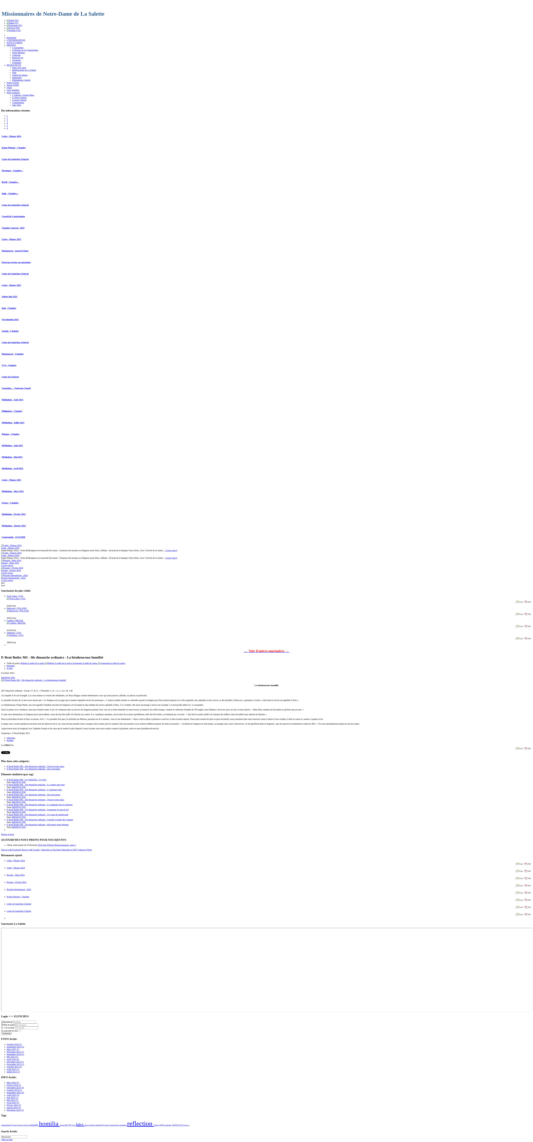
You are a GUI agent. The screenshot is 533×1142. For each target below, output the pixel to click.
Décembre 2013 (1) (15, 1062)
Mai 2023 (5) (12, 1100)
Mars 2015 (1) (13, 1049)
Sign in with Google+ (31, 850)
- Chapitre (9, 308)
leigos (107, 1125)
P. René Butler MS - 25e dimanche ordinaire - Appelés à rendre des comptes (40, 820)
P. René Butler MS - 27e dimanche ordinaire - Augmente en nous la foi (38, 810)
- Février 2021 (14, 514)
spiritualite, (168, 1125)
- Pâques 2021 (11, 480)
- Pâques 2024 (11, 136)
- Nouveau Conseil (16, 388)
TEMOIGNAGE (178, 1125)
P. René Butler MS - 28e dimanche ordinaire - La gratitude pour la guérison (39, 805)
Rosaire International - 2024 (13, 578)
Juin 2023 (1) (12, 1097)
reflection (11, 738)
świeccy (187, 1125)
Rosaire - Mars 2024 (10, 563)
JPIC (70, 1125)
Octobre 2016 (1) (14, 1044)
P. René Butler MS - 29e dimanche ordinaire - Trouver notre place (35, 766)
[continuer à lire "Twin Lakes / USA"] (16, 598)
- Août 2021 (12, 400)
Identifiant (7, 1022)
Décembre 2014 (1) (15, 1052)
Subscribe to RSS (69, 850)
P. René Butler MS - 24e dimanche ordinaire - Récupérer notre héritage (38, 825)
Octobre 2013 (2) (14, 1067)
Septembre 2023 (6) (15, 1092)
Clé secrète (9, 1028)
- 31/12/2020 (13, 537)
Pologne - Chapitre (14, 148)
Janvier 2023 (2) (14, 1107)
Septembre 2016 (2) (15, 1047)
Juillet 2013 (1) (13, 1072)
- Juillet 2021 (13, 422)
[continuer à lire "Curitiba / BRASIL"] (16, 623)
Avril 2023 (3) (13, 1102)
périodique (123, 1125)
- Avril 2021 (12, 468)
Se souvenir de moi (9, 1031)
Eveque (14, 1125)
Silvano (156, 1125)
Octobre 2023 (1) (14, 1090)
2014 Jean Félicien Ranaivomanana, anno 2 (57, 845)
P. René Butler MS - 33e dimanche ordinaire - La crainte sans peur (36, 785)
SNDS (161, 1125)
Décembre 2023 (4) (15, 1087)
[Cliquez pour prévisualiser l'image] (33, 680)
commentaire (6, 1125)
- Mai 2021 (12, 457)
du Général (10, 377)
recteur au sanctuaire (16, 262)
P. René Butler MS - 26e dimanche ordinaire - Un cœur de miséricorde (37, 815)
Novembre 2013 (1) (15, 1064)
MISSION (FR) (8, 678)
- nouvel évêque (15, 251)
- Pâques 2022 (11, 285)
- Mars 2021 (13, 491)
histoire (27, 1125)
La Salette (91, 1125)
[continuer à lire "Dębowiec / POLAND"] (18, 611)
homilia (10, 740)
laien (86, 1125)
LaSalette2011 (100, 1125)
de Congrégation (13, 216)
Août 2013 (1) (13, 1069)
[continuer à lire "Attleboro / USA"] (15, 635)
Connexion (6, 1034)
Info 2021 (9, 296)
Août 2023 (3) (13, 1095)
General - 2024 (13, 228)
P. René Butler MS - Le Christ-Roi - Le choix (26, 780)
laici (74, 1125)
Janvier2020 (64, 1125)
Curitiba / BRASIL (15, 620)
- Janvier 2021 (14, 526)
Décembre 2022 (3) (15, 1110)
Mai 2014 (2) (12, 1057)
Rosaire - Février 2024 (11, 570)
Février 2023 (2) (14, 1105)
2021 (10, 319)
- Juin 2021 (12, 445)
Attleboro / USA (14, 633)
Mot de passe (9, 1025)
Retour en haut (7, 834)
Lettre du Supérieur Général (19, 904)
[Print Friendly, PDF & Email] (523, 603)
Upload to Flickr (84, 850)
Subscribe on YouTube (51, 850)
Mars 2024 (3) (13, 1082)
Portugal (112, 1125)
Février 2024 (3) (14, 1085)
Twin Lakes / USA (15, 596)
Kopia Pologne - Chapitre (18, 897)
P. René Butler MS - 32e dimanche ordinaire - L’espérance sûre (34, 790)
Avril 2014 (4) (13, 1059)
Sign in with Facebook (11, 850)
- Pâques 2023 (11, 239)
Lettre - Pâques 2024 (10, 548)
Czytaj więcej (171, 550)
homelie (34, 1125)
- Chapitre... (12, 170)
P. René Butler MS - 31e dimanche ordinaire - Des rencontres (33, 769)
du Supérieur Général (15, 159)
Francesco (20, 1125)
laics (80, 1124)
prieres (117, 1125)
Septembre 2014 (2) (15, 1054)
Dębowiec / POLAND (17, 608)
